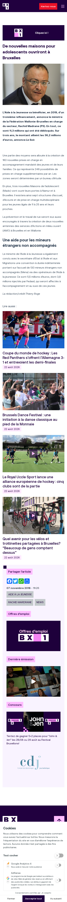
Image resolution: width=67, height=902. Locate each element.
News (40, 602)
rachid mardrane (20, 602)
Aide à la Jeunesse (20, 594)
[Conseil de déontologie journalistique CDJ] (33, 762)
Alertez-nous (48, 6)
